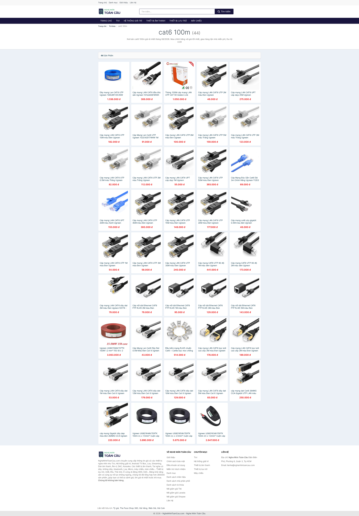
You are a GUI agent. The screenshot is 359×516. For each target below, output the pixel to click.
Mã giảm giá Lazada (176, 492)
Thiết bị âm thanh (155, 20)
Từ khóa (112, 26)
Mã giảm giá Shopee (176, 496)
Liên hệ (133, 2)
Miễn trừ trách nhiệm (176, 469)
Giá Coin (161, 508)
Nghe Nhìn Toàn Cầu (195, 513)
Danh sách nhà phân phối (178, 481)
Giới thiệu (123, 2)
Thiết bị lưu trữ (178, 20)
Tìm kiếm (225, 11)
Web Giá (152, 508)
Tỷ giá (116, 508)
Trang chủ (102, 2)
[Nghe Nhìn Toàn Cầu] (112, 454)
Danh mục (113, 2)
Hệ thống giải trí (133, 20)
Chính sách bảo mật (176, 461)
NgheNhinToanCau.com (173, 513)
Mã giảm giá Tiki (174, 489)
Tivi (118, 20)
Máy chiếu (196, 20)
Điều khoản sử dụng (176, 465)
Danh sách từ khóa (175, 485)
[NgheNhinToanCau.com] (109, 11)
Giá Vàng (143, 508)
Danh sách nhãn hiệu (176, 477)
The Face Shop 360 (129, 508)
